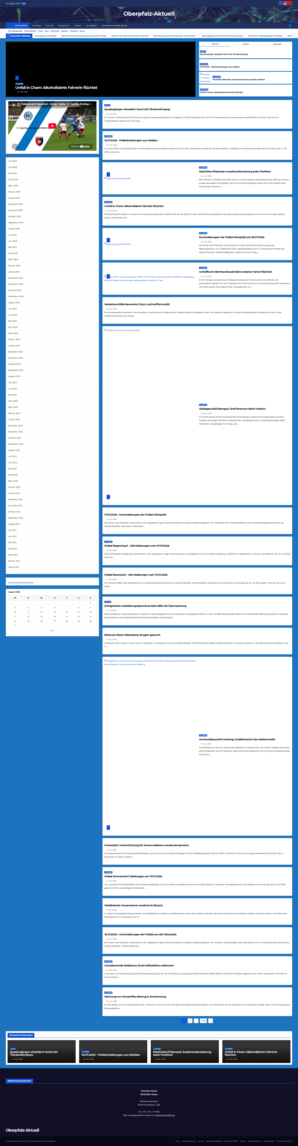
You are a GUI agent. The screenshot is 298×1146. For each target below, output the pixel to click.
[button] (286, 25)
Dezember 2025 (15, 204)
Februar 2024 (14, 339)
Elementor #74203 (231, 1141)
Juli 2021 (12, 530)
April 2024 (13, 327)
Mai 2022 (12, 468)
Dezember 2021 (15, 499)
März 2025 (13, 259)
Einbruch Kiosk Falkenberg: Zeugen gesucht (132, 634)
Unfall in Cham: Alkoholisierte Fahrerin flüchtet (221, 92)
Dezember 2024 (15, 278)
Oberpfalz (64, 31)
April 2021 (12, 548)
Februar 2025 (14, 265)
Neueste (215, 44)
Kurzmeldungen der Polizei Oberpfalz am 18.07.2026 (231, 237)
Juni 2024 (12, 315)
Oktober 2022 (14, 438)
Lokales (36, 26)
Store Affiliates (268, 1141)
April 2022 (13, 475)
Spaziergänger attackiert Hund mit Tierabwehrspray (224, 54)
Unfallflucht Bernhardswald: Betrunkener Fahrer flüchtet (235, 271)
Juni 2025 (12, 241)
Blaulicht (64, 26)
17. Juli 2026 (111, 519)
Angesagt (276, 44)
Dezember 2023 (15, 352)
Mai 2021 (12, 542)
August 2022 (14, 450)
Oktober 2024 (14, 290)
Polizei (40, 31)
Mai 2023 (12, 395)
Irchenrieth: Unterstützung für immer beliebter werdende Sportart (146, 845)
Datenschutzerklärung (114, 26)
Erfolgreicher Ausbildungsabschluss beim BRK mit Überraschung (145, 605)
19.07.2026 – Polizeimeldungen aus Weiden (220, 67)
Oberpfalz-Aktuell (149, 13)
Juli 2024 (12, 309)
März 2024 (13, 333)
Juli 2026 (12, 161)
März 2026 (13, 185)
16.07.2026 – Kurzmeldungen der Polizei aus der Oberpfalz (140, 934)
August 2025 (14, 229)
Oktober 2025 (14, 216)
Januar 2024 (14, 345)
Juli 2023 (12, 382)
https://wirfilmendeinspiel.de (20, 582)
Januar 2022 (14, 493)
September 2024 (16, 296)
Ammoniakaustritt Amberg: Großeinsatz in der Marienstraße (237, 739)
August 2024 (14, 302)
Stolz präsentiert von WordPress (18, 1141)
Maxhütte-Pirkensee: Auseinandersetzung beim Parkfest (239, 79)
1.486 (203, 1020)
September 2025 (16, 222)
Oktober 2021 (14, 512)
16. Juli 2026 (111, 939)
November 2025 (15, 210)
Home (178, 1141)
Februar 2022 (14, 487)
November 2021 (15, 505)
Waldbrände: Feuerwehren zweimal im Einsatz (133, 905)
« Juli (51, 630)
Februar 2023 (14, 413)
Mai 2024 (12, 321)
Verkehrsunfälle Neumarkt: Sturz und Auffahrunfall (136, 304)
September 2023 (16, 370)
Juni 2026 (12, 167)
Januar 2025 (14, 272)
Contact (201, 1141)
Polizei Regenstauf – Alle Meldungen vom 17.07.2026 (136, 545)
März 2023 (13, 407)
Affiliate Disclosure (189, 1141)
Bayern (82, 31)
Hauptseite (21, 26)
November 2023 (15, 358)
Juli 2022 (12, 456)
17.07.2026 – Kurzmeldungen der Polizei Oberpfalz (135, 514)
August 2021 (14, 524)
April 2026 (13, 179)
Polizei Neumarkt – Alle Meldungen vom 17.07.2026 (135, 574)
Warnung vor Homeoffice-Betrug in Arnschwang (135, 996)
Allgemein (91, 26)
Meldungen (74, 31)
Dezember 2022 (15, 425)
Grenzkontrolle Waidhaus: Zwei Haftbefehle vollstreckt (139, 965)
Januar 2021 (13, 567)
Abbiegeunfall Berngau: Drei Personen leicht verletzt (232, 408)
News (47, 31)
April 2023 (13, 401)
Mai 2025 (12, 247)
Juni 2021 (12, 536)
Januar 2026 (14, 198)
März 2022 (13, 481)
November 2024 (15, 284)
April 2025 (13, 253)
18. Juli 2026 (206, 242)
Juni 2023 (12, 388)
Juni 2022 (12, 462)
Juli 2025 (12, 235)
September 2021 (15, 518)
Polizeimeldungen (30, 31)
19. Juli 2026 (190, 92)
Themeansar (50, 1141)
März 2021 (13, 555)
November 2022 (15, 432)
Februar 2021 (14, 561)
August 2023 (14, 376)
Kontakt (243, 1141)
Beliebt (245, 44)
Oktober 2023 (14, 364)
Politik (49, 26)
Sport (77, 26)
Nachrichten (55, 31)
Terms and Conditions (284, 1141)
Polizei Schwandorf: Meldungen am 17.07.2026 (133, 876)
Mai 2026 (12, 173)
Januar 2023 (14, 419)
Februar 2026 (14, 192)
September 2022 (16, 444)
